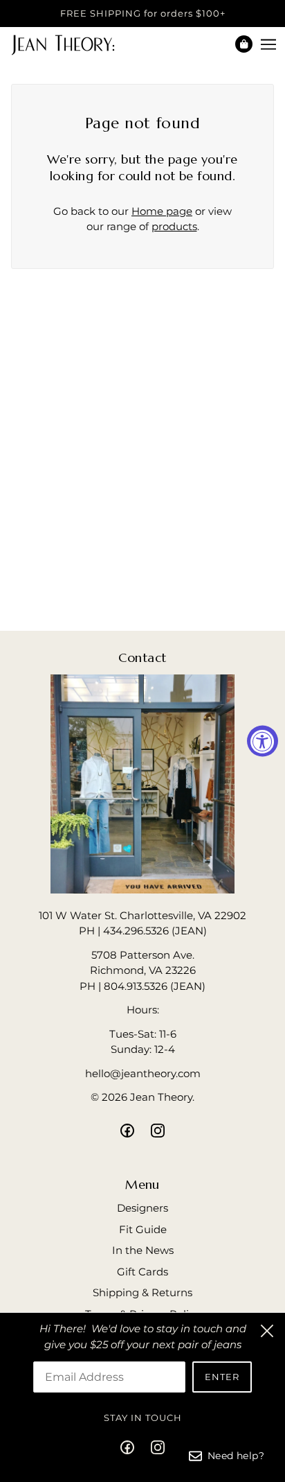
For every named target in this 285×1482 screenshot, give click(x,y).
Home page (161, 211)
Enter (222, 1376)
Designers (142, 1207)
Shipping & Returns (142, 1292)
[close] (267, 1331)
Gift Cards (142, 1271)
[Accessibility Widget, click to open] (262, 741)
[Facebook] (131, 1447)
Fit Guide (143, 1229)
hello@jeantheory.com (143, 1073)
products (174, 226)
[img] (127, 1130)
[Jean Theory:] (75, 44)
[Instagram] (153, 1447)
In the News (143, 1250)
